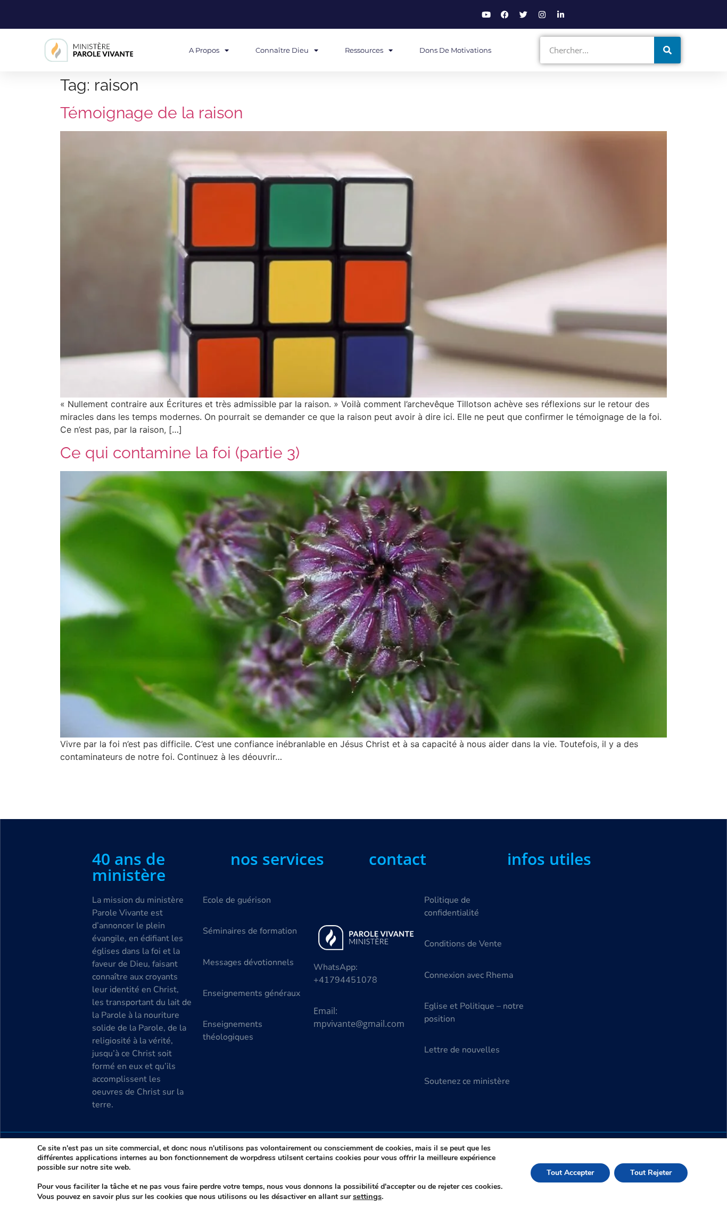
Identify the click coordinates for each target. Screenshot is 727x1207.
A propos (204, 50)
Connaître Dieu (282, 50)
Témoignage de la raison (151, 112)
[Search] (667, 50)
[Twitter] (523, 14)
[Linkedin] (560, 14)
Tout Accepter (570, 1173)
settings (367, 1196)
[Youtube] (486, 14)
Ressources (364, 50)
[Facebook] (505, 14)
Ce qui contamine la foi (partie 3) (180, 452)
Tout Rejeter (651, 1173)
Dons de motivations (455, 50)
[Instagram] (542, 14)
